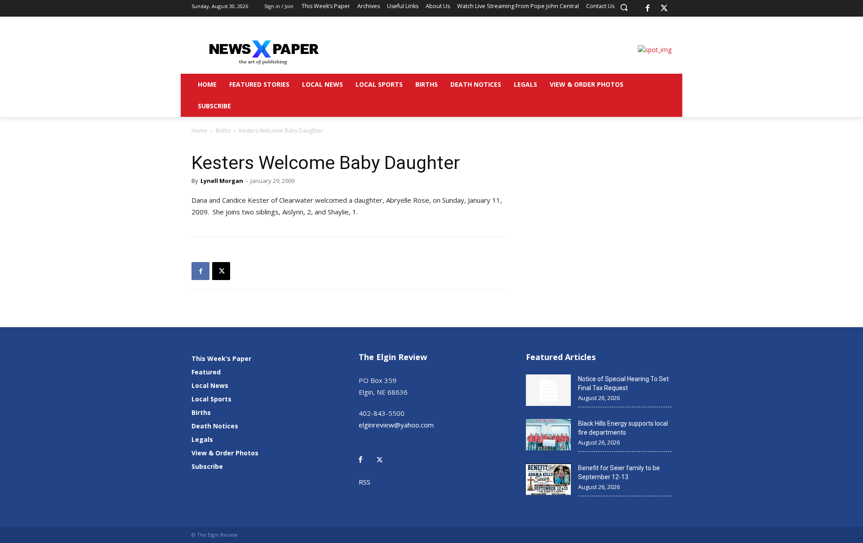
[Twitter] (384, 453)
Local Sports (211, 399)
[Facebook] (647, 8)
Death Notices (214, 426)
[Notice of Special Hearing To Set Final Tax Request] (548, 390)
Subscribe (207, 466)
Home (199, 130)
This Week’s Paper (221, 358)
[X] (664, 8)
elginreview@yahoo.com (396, 424)
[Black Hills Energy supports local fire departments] (548, 434)
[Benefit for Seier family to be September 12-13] (548, 479)
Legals (202, 439)
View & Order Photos (224, 453)
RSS (364, 481)
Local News (209, 385)
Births (223, 130)
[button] (624, 7)
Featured (206, 372)
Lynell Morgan (221, 181)
